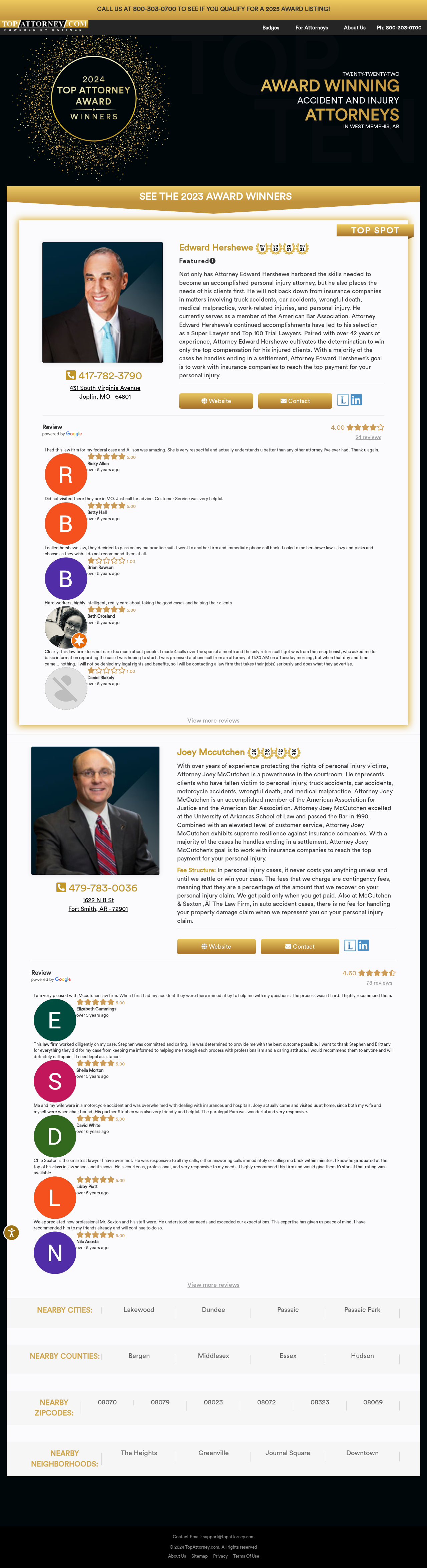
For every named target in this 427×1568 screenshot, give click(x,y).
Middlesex (213, 1356)
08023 (213, 1402)
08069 (373, 1402)
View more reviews (213, 721)
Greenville (213, 1453)
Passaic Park (362, 1310)
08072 (266, 1402)
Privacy (220, 1556)
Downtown (362, 1453)
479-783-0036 (101, 888)
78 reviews (379, 983)
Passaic (288, 1310)
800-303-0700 (154, 9)
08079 (160, 1402)
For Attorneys (312, 27)
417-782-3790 (109, 375)
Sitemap (199, 1556)
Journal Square (288, 1453)
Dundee (213, 1310)
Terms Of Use (246, 1556)
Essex (288, 1356)
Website (219, 401)
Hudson (362, 1356)
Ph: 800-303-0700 (399, 27)
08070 (107, 1402)
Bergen (139, 1356)
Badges (271, 27)
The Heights (139, 1453)
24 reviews (368, 437)
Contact (298, 401)
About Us (355, 27)
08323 (320, 1402)
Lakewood (138, 1310)
